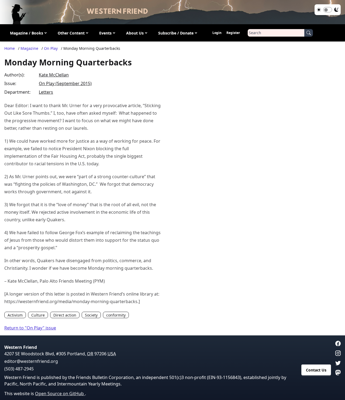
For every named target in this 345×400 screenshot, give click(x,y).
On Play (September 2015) (65, 83)
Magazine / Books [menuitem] (26, 33)
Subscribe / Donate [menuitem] (176, 33)
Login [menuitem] (217, 32)
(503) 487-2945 (19, 369)
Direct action (64, 315)
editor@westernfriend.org (31, 361)
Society (91, 315)
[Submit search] (308, 33)
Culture (38, 315)
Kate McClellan (54, 75)
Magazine (29, 48)
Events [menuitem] (105, 33)
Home (9, 48)
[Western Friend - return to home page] (172, 12)
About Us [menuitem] (135, 33)
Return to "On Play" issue (30, 328)
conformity (116, 315)
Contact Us (316, 370)
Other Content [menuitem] (71, 33)
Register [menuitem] (233, 32)
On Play (51, 48)
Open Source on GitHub (60, 394)
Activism (15, 315)
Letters (46, 92)
